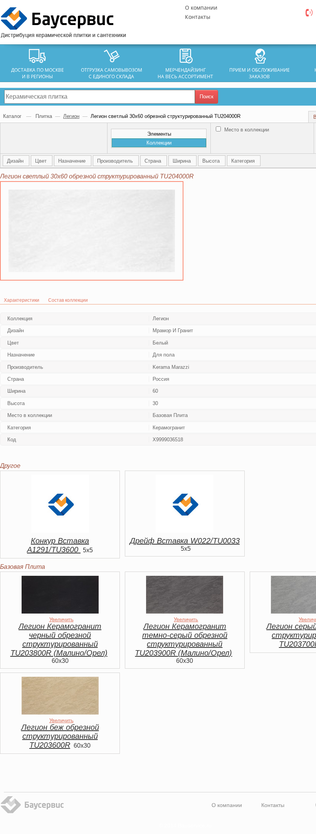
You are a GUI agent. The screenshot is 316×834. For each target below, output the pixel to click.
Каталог (13, 116)
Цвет (41, 161)
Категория (243, 161)
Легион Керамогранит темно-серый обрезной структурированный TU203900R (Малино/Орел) (183, 639)
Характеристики (21, 300)
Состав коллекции (68, 300)
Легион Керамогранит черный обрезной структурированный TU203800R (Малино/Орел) (59, 639)
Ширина (182, 161)
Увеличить (61, 619)
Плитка (43, 116)
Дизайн (16, 161)
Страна (154, 161)
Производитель (115, 161)
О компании (201, 7)
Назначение (72, 161)
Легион (71, 116)
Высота (211, 161)
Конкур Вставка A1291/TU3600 (58, 545)
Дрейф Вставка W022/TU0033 (185, 540)
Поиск (206, 96)
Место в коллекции (246, 130)
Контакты (197, 16)
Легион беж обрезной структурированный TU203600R (60, 736)
